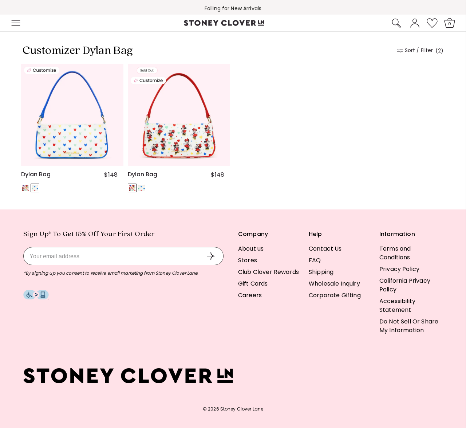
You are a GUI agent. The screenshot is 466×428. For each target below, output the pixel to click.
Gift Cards (253, 283)
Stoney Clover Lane (241, 409)
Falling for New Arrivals (233, 8)
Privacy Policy (399, 269)
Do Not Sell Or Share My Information (408, 325)
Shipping (321, 272)
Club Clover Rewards (268, 272)
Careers (250, 295)
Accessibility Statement (397, 305)
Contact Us (325, 248)
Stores (247, 260)
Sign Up (211, 256)
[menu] (37, 23)
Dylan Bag (36, 174)
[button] (15, 23)
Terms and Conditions (395, 253)
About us (251, 248)
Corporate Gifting (335, 295)
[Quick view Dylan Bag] (115, 157)
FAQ (315, 260)
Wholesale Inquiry (334, 283)
